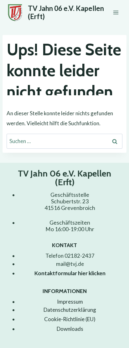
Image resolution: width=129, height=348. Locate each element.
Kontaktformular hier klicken (70, 273)
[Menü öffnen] (115, 12)
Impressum (70, 301)
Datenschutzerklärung (70, 309)
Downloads (70, 329)
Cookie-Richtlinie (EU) (69, 319)
